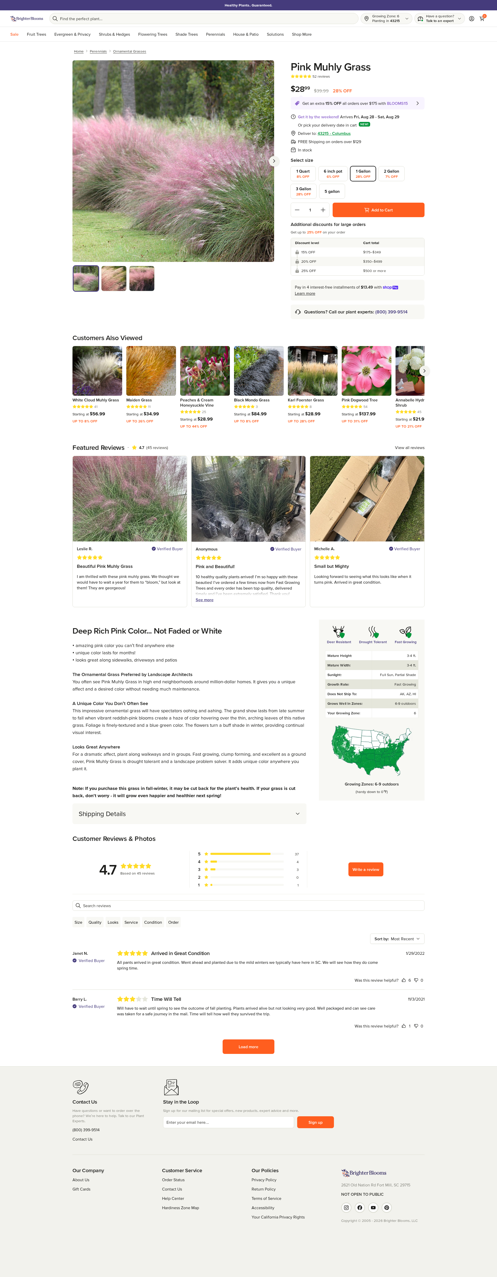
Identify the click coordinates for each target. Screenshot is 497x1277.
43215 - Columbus (334, 133)
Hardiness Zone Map (180, 1207)
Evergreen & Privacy (72, 34)
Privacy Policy (264, 1179)
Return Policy (264, 1189)
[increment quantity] (323, 210)
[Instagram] (346, 1207)
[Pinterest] (387, 1207)
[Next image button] (274, 161)
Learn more (305, 293)
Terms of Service (266, 1198)
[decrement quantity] (297, 210)
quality (95, 922)
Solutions (275, 34)
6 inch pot (333, 174)
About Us (80, 1179)
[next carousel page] (424, 371)
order (173, 922)
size (78, 922)
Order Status (173, 1179)
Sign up (316, 1122)
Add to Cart (382, 210)
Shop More (302, 34)
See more (205, 599)
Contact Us (82, 1139)
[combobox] (397, 939)
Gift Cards (81, 1189)
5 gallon (332, 191)
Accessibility (263, 1207)
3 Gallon (303, 191)
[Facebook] (360, 1207)
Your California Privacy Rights (278, 1217)
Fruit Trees (36, 34)
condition (153, 922)
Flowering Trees (152, 34)
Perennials (215, 34)
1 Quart (303, 174)
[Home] (26, 18)
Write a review (366, 869)
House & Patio (246, 34)
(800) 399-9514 (391, 311)
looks (113, 922)
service (131, 922)
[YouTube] (373, 1207)
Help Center (173, 1198)
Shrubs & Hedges (114, 34)
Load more (248, 1046)
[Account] (471, 18)
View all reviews (410, 447)
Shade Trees (187, 34)
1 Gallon (363, 174)
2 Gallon (391, 174)
